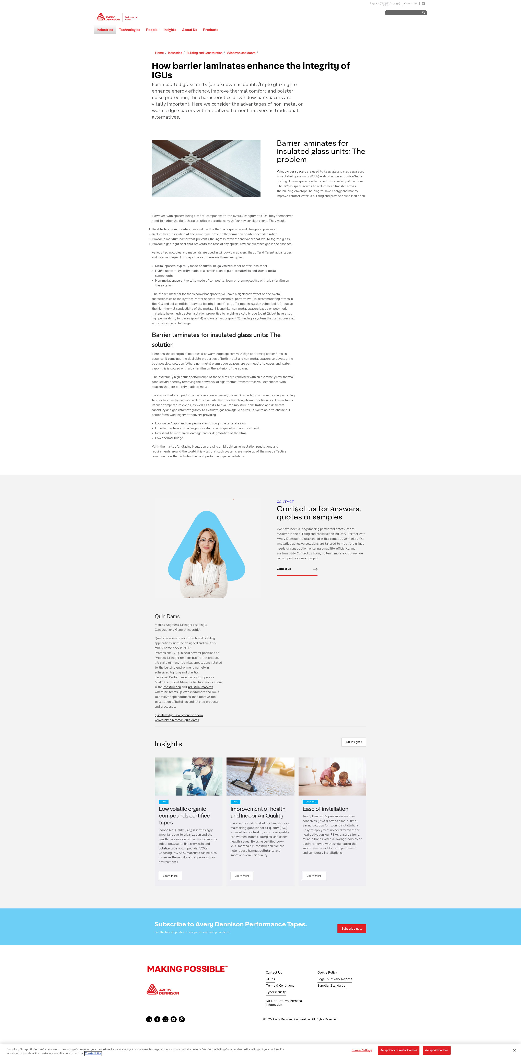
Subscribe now (351, 928)
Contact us (410, 3)
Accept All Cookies (436, 1050)
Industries (105, 29)
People (152, 29)
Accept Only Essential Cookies (398, 1050)
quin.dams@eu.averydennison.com (179, 715)
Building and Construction (204, 53)
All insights (354, 742)
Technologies (129, 29)
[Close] (514, 1050)
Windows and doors (241, 53)
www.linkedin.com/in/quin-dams (177, 720)
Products (210, 29)
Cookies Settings (362, 1050)
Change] (395, 3)
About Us (189, 29)
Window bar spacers (291, 171)
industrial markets (200, 687)
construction (172, 687)
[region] (260, 1051)
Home (159, 53)
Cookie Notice (93, 1053)
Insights (170, 29)
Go (421, 13)
